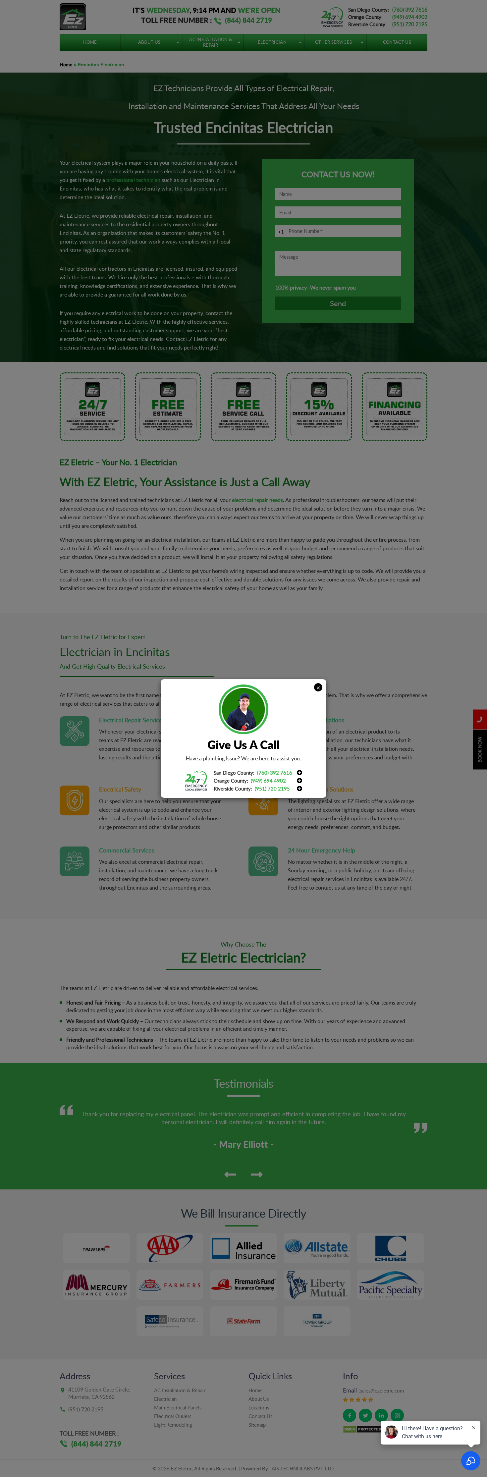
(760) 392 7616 (274, 772)
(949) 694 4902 (268, 780)
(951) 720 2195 (272, 788)
